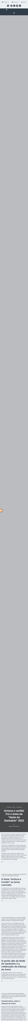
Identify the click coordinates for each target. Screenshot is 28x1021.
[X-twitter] (14, 6)
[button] (8, 6)
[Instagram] (20, 6)
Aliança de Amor (13, 972)
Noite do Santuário (17, 853)
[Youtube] (17, 6)
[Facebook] (11, 6)
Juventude (19, 807)
